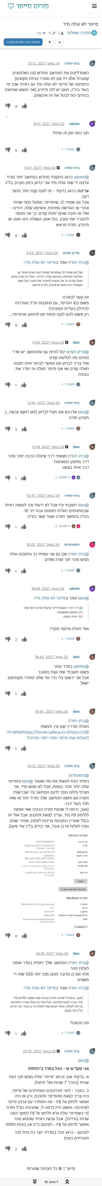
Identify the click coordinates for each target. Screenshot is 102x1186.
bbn (76, 342)
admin (74, 124)
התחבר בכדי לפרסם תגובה (23, 42)
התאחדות (71, 544)
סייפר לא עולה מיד (40, 262)
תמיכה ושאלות (79, 32)
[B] (88, 342)
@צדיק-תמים (78, 351)
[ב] (88, 63)
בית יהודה (72, 63)
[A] (88, 123)
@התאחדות (79, 775)
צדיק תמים (71, 253)
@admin (81, 176)
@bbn (83, 411)
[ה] (88, 544)
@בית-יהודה (78, 262)
